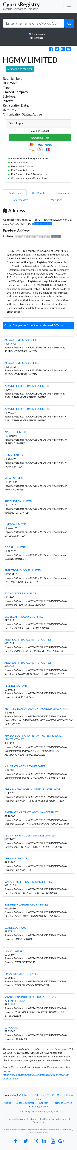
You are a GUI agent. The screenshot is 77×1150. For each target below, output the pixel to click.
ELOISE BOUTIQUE (15, 927)
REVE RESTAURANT (16, 685)
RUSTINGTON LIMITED (18, 501)
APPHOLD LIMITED (15, 432)
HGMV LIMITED (13, 455)
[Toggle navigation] (69, 6)
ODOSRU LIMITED (15, 547)
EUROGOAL (11, 1027)
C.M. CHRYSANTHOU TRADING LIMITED (28, 881)
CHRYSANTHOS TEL (16, 858)
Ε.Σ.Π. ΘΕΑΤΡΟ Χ (14, 950)
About (7, 1102)
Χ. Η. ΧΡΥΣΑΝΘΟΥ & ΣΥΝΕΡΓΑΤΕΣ (24, 766)
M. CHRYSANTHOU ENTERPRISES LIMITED (29, 835)
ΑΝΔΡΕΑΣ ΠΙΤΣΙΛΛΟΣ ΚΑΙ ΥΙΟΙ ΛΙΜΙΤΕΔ (27, 639)
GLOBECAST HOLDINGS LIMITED (24, 616)
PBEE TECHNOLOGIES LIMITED (22, 570)
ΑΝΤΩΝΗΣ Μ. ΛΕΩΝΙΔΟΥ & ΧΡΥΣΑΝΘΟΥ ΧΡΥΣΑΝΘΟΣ (36, 708)
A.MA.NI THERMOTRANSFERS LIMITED (27, 385)
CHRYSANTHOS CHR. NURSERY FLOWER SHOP (32, 789)
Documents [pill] (62, 192)
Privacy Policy (40, 1106)
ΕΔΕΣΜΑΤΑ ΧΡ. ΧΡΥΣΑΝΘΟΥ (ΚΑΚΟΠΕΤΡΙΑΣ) (31, 812)
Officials (38, 37)
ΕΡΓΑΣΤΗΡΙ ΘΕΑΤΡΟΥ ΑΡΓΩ (21, 973)
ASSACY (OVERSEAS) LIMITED (22, 339)
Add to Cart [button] (41, 137)
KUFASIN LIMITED (15, 478)
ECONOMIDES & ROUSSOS (20, 593)
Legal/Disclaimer (25, 1102)
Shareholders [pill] (20, 199)
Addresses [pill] (15, 192)
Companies (38, 33)
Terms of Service (62, 1102)
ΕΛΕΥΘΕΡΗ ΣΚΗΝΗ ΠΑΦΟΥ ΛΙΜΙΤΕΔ (26, 904)
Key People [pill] (38, 192)
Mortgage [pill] (56, 199)
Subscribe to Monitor (19, 68)
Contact (43, 1102)
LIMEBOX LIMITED (15, 524)
